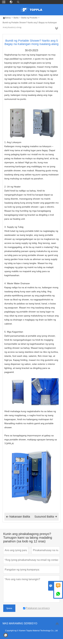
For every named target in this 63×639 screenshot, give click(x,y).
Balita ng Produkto (29, 18)
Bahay (7, 17)
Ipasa (9, 608)
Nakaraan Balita (18, 516)
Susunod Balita (45, 516)
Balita (16, 18)
